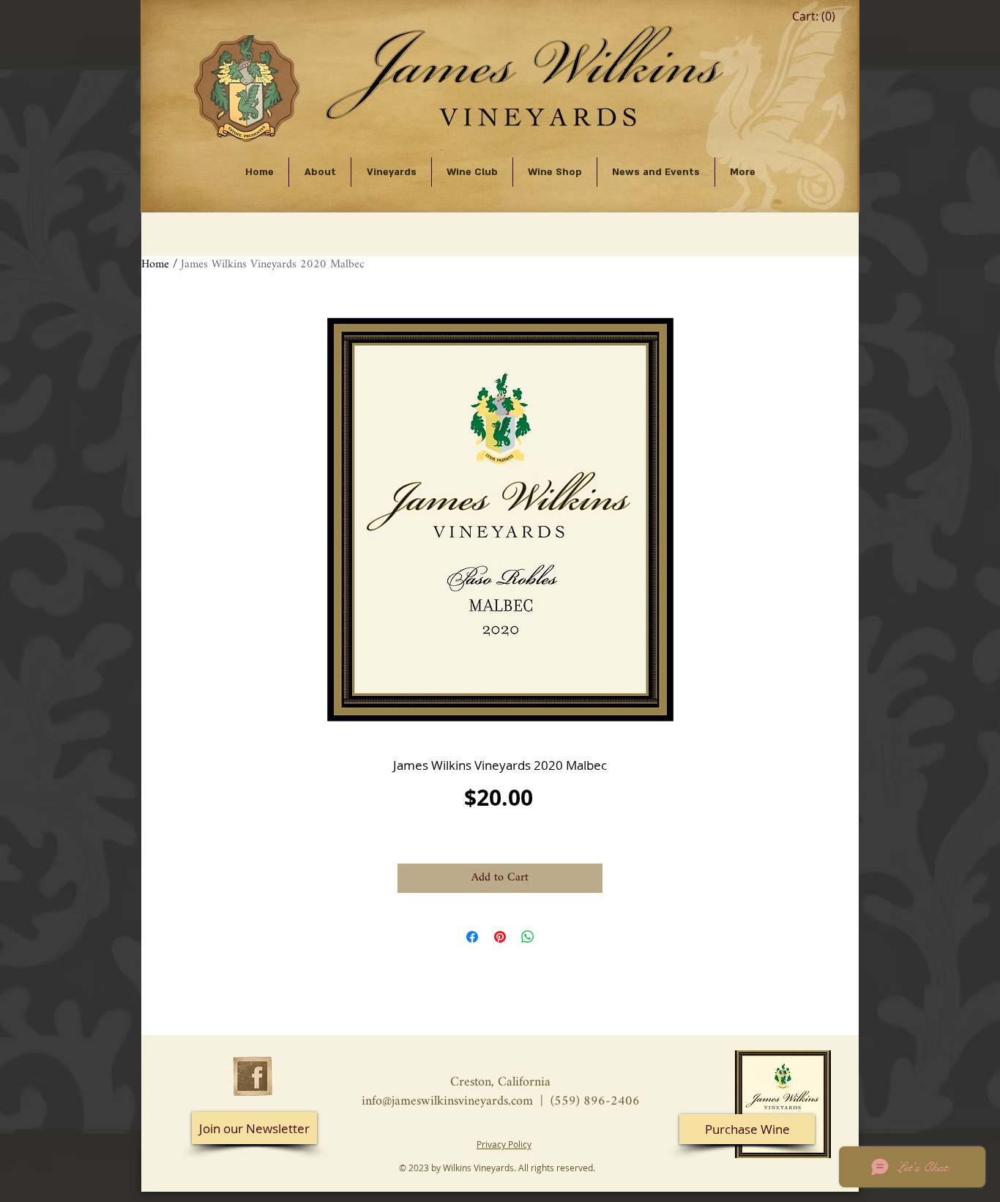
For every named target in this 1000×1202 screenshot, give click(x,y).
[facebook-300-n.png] (252, 1076)
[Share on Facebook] (472, 937)
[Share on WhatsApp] (528, 937)
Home (155, 265)
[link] (813, 16)
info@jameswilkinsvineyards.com (447, 1101)
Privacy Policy (504, 1144)
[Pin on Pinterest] (500, 937)
